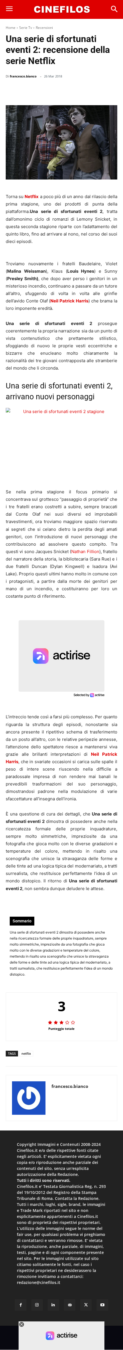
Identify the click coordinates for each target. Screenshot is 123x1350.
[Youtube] (102, 1305)
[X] (57, 91)
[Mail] (69, 1305)
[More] (111, 91)
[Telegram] (96, 91)
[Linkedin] (83, 91)
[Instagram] (37, 1305)
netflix (26, 1053)
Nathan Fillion (85, 551)
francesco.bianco (23, 76)
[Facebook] (44, 91)
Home (10, 27)
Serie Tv (25, 27)
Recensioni (44, 27)
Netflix (32, 196)
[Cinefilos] (61, 9)
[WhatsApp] (70, 91)
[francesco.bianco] (28, 1098)
